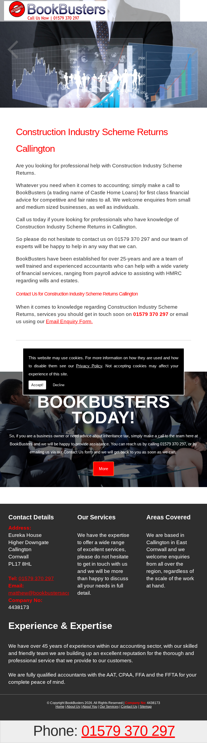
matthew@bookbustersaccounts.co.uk (52, 593)
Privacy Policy (89, 366)
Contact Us (129, 706)
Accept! (37, 385)
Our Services (109, 706)
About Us (73, 706)
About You (89, 706)
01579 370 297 (128, 731)
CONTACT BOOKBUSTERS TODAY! (103, 402)
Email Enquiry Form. (69, 321)
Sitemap (146, 706)
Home (60, 706)
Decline (58, 385)
